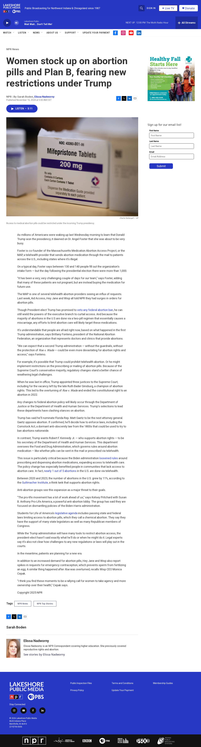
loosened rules (108, 458)
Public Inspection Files (81, 683)
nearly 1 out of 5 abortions (60, 471)
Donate (190, 8)
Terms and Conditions (122, 683)
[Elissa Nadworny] (13, 648)
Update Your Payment (96, 32)
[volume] (16, 22)
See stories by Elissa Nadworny (44, 654)
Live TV (169, 8)
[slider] (21, 22)
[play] (7, 23)
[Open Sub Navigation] (13, 32)
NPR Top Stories (45, 603)
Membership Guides (163, 683)
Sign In (151, 8)
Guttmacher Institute (35, 482)
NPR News (12, 49)
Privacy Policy (77, 690)
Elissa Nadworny (44, 96)
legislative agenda (66, 513)
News (36, 32)
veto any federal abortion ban (94, 310)
